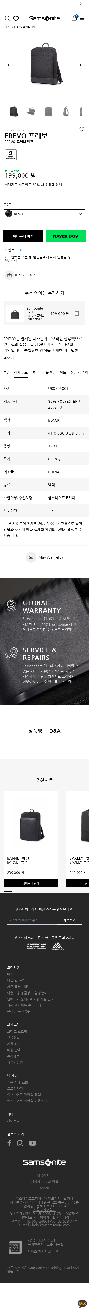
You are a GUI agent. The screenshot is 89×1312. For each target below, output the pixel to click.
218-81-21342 (57, 1206)
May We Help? (50, 557)
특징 (7, 372)
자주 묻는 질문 (17, 987)
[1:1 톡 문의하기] (82, 1303)
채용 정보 (14, 1044)
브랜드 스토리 (17, 1031)
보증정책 (13, 1038)
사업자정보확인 (44, 1210)
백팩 (7, 26)
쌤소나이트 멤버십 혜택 (24, 1095)
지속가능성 (15, 1062)
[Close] (81, 2)
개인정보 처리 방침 (44, 1182)
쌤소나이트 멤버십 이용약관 (27, 1101)
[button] (48, 213)
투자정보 (13, 1056)
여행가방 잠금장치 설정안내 (27, 993)
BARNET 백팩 (17, 862)
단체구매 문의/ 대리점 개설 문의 (30, 999)
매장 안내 (14, 1050)
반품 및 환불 (16, 981)
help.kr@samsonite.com (51, 1225)
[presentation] (8, 65)
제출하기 (69, 920)
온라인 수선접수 (18, 1011)
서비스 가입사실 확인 (43, 1251)
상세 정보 (21, 372)
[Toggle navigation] (82, 18)
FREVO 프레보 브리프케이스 (36, 317)
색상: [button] (7, 204)
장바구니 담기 (23, 237)
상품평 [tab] (35, 731)
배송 (10, 974)
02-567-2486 (37, 1221)
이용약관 (43, 1176)
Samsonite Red (17, 130)
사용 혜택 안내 (51, 185)
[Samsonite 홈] (44, 18)
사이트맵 (13, 1121)
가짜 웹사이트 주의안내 (24, 1005)
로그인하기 (15, 1088)
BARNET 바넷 (18, 858)
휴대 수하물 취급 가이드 (49, 372)
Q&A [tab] (55, 731)
